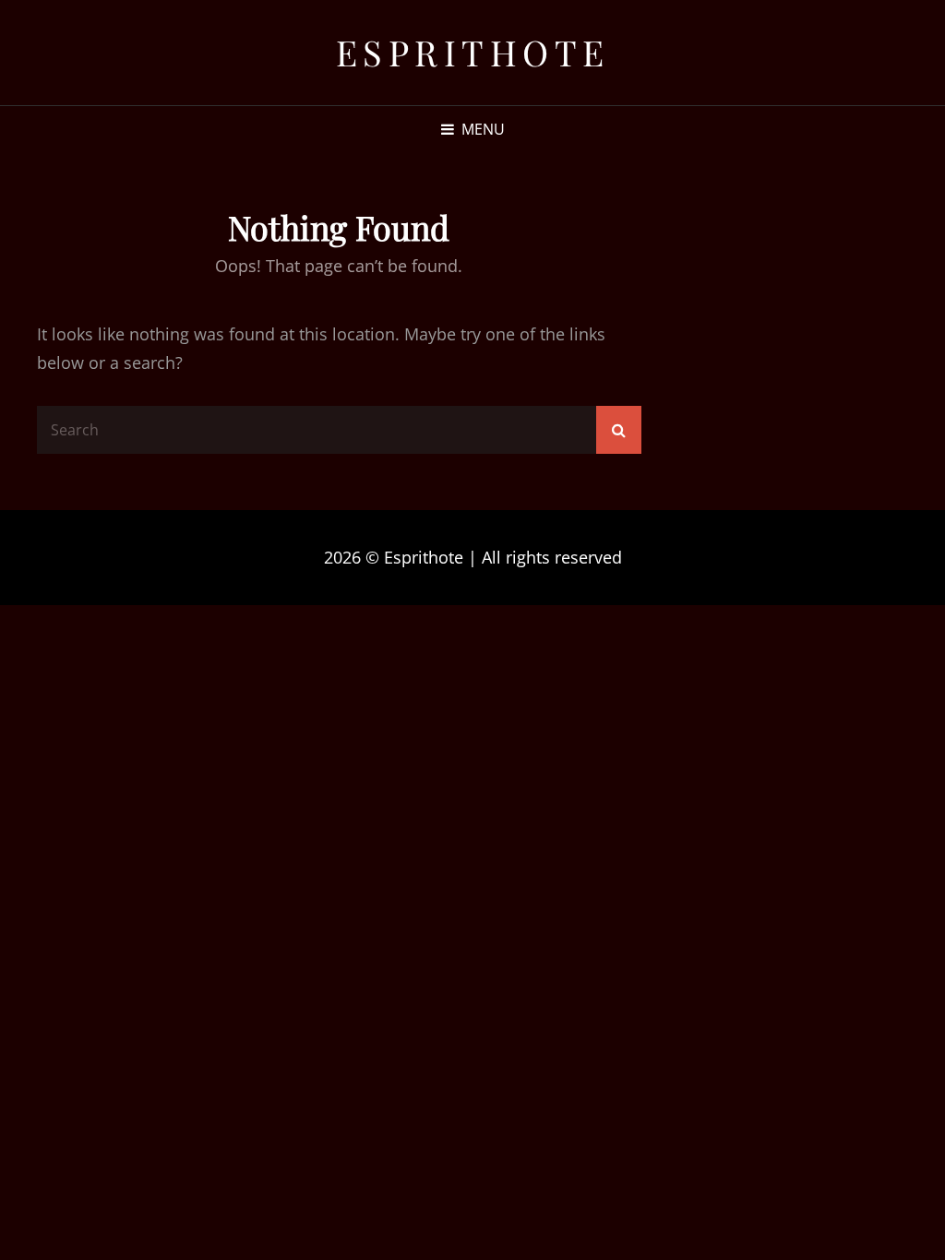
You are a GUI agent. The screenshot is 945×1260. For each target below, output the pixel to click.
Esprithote (473, 52)
